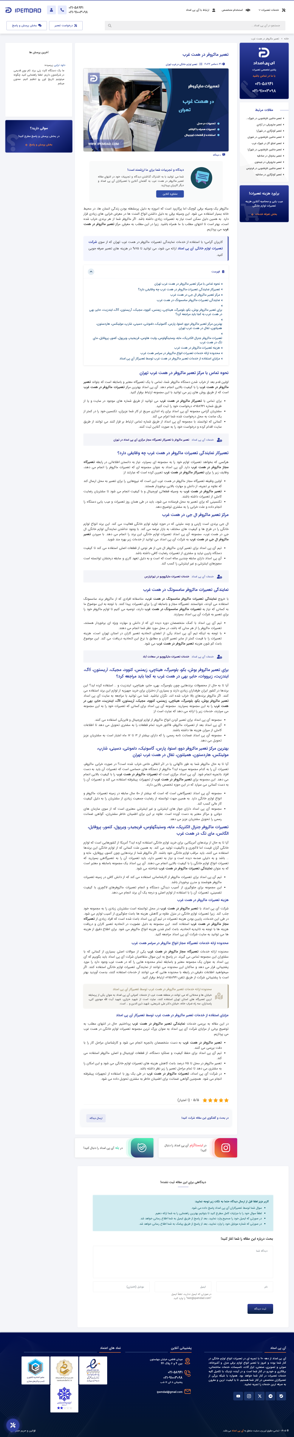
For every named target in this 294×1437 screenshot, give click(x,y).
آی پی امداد (238, 1431)
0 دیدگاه (217, 155)
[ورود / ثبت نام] (51, 10)
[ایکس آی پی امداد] (260, 1396)
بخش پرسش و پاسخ (25, 25)
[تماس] (62, 10)
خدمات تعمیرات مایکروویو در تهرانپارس (166, 577)
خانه (286, 39)
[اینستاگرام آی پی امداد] (249, 1396)
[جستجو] (110, 25)
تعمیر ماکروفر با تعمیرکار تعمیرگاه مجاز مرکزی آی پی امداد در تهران (151, 440)
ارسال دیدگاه (96, 1118)
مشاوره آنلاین (170, 194)
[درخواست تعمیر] (12, 1425)
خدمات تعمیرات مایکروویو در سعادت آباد (166, 657)
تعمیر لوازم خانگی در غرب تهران (181, 64)
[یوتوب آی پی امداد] (238, 1396)
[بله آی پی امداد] (281, 1396)
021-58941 (264, 83)
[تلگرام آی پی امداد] (270, 1396)
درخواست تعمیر (64, 25)
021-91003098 (264, 91)
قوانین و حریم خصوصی (23, 1431)
